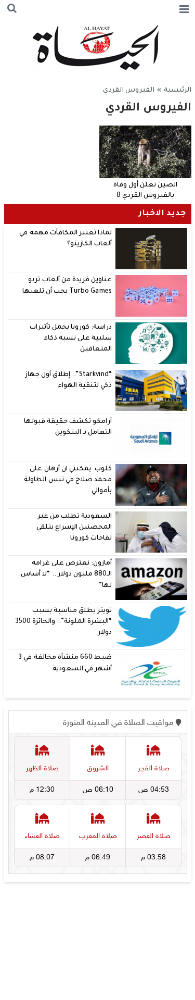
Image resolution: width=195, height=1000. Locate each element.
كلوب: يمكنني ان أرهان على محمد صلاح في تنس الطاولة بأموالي (68, 480)
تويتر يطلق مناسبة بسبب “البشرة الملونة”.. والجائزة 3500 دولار (63, 622)
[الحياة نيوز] (97, 47)
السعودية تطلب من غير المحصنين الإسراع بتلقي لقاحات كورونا (74, 528)
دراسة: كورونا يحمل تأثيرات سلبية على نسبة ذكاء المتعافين (71, 339)
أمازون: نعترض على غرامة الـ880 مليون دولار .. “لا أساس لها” (66, 575)
